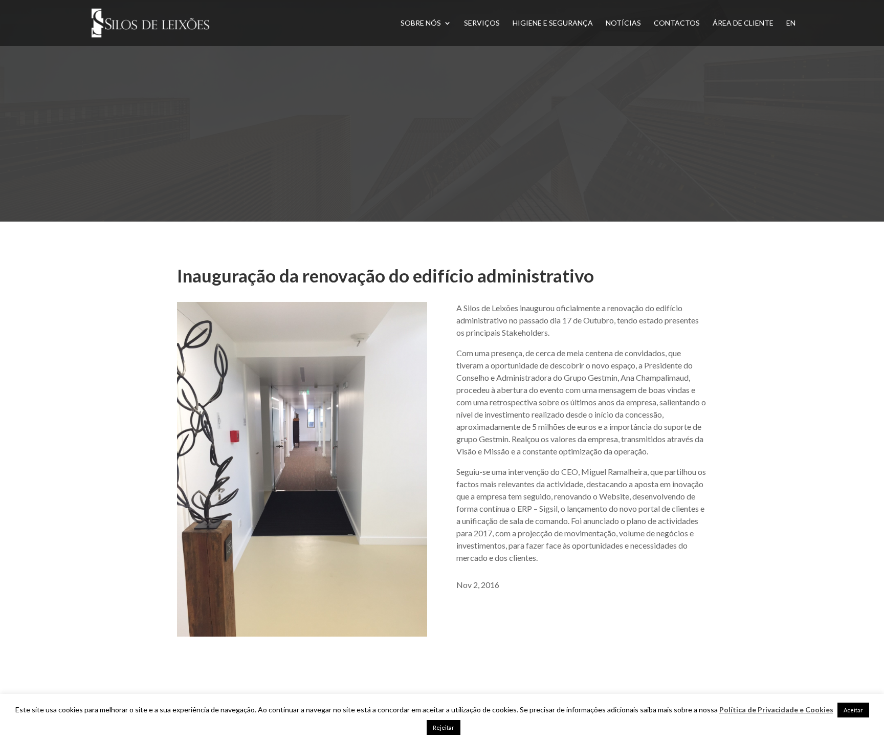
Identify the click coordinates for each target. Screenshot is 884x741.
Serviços (482, 23)
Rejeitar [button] (443, 727)
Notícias (623, 23)
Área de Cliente (743, 23)
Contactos (677, 23)
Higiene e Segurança (553, 23)
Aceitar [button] (853, 710)
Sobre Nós (421, 23)
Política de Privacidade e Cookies (776, 709)
